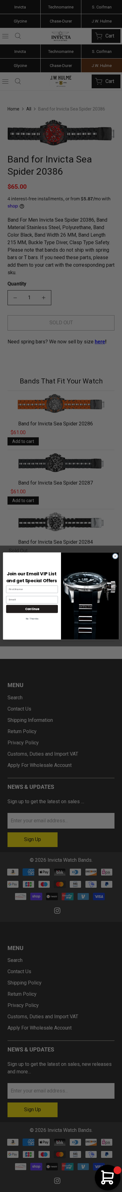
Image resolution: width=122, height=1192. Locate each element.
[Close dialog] (115, 556)
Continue (32, 609)
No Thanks (32, 618)
